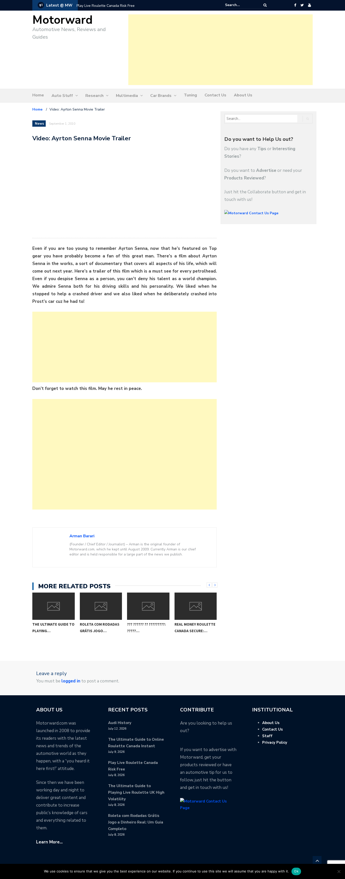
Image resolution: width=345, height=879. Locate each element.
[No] (338, 871)
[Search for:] (240, 5)
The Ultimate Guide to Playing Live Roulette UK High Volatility (136, 792)
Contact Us (215, 95)
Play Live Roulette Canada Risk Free (106, 5)
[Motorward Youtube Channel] (309, 5)
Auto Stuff (62, 95)
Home (38, 95)
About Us (243, 95)
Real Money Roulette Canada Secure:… (195, 627)
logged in (70, 681)
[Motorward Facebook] (295, 5)
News (39, 123)
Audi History (119, 722)
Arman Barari (81, 536)
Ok (296, 871)
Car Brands (160, 95)
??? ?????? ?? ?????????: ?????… (146, 627)
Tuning (190, 95)
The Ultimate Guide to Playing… (53, 627)
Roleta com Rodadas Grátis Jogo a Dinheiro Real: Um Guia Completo (135, 822)
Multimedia (127, 95)
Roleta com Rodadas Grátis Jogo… (99, 627)
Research (94, 95)
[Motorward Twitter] (302, 5)
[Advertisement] (220, 49)
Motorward (62, 20)
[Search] (265, 5)
